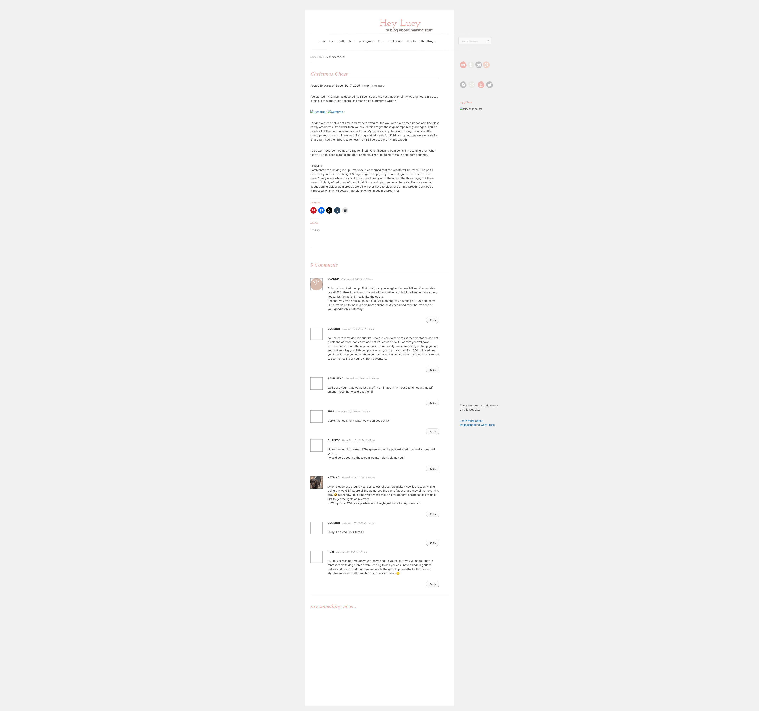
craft (341, 41)
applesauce (395, 41)
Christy (334, 440)
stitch (351, 41)
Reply (432, 320)
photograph (366, 41)
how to (411, 41)
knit (331, 41)
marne (327, 85)
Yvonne (333, 279)
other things (427, 41)
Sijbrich (334, 328)
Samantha (336, 378)
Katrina (334, 477)
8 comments (377, 85)
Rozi (331, 551)
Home (313, 56)
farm (381, 41)
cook (322, 41)
